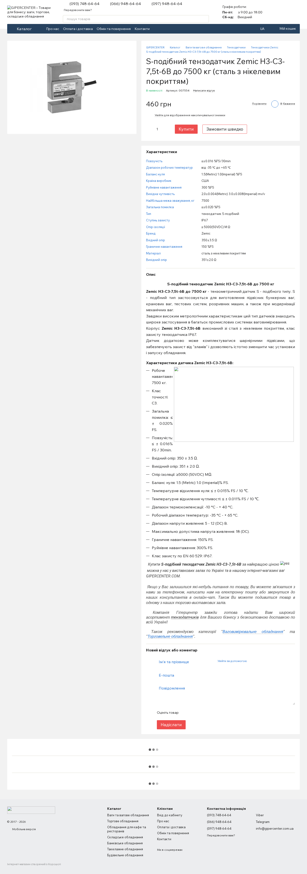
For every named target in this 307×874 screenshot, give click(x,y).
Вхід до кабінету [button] (169, 815)
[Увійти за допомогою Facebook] (252, 661)
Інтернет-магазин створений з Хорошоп (34, 864)
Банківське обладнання (125, 843)
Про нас (52, 29)
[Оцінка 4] (209, 712)
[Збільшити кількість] (164, 129)
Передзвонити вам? (78, 10)
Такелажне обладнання (125, 849)
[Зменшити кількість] (149, 129)
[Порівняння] (283, 12)
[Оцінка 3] (202, 712)
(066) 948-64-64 (125, 4)
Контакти (142, 29)
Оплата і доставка (78, 29)
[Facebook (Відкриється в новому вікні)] (156, 29)
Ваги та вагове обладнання (128, 815)
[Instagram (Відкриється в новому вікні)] (162, 29)
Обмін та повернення (114, 29)
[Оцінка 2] (194, 712)
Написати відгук (204, 90)
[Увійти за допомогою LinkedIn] (267, 661)
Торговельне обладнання (170, 636)
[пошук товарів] (205, 19)
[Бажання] (296, 12)
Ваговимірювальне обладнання (253, 632)
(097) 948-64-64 (167, 4)
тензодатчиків (185, 617)
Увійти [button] (159, 115)
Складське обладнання (125, 837)
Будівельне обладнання (125, 855)
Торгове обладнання (122, 821)
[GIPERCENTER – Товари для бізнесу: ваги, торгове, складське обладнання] (31, 810)
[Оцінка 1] (186, 712)
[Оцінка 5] (217, 712)
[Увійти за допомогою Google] (260, 661)
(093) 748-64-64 (85, 4)
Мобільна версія (24, 829)
